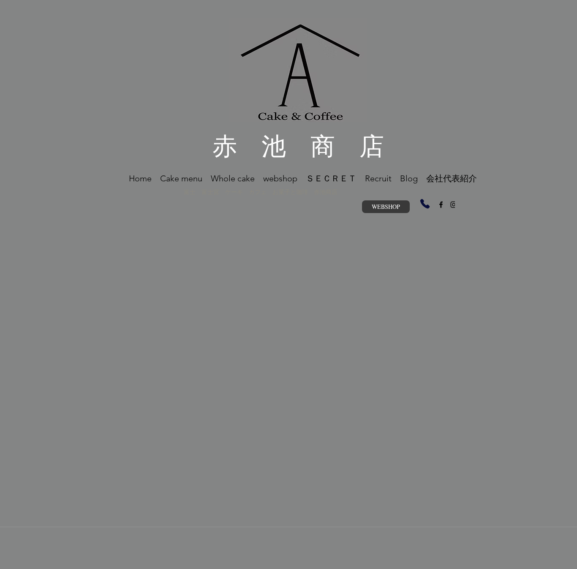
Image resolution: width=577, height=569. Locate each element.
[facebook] (441, 204)
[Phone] (424, 203)
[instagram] (453, 204)
